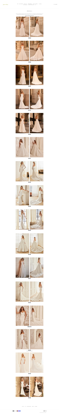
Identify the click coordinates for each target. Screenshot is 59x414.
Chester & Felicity (42, 412)
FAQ (25, 406)
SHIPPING (33, 406)
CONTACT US (23, 406)
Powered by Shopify (44, 412)
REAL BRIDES (36, 406)
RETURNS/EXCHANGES (29, 406)
